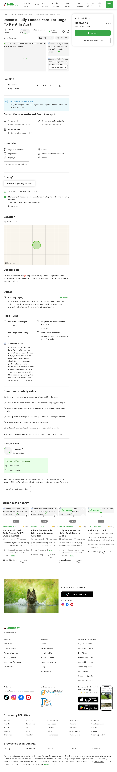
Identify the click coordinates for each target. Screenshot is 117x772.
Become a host (90, 4)
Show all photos (58, 67)
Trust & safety (10, 648)
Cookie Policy (99, 761)
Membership (46, 653)
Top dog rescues (55, 4)
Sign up (109, 4)
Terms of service (11, 653)
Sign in (100, 4)
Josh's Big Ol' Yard (97, 530)
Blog (37, 4)
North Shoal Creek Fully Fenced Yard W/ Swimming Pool (13, 533)
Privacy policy (10, 657)
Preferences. (49, 764)
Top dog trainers (68, 4)
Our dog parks (27, 4)
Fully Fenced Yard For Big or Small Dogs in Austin (70, 533)
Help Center (9, 667)
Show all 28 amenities (16, 164)
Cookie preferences (12, 662)
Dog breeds (80, 4)
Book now (92, 33)
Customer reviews (49, 662)
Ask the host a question (17, 489)
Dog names (45, 4)
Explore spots (47, 648)
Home (43, 644)
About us (8, 644)
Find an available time (93, 40)
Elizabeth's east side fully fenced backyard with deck (42, 533)
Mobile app (46, 671)
